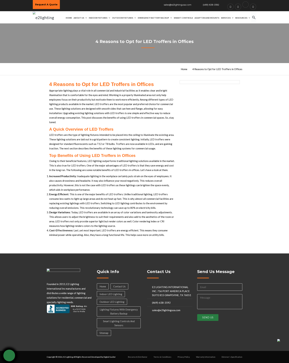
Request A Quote (46, 4)
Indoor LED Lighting (111, 294)
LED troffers (121, 169)
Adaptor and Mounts (207, 18)
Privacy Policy (184, 357)
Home (69, 18)
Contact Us (119, 286)
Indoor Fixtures (98, 18)
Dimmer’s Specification (232, 357)
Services (226, 18)
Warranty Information (205, 357)
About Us (79, 18)
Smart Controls (183, 18)
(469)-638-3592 (211, 4)
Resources (241, 18)
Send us (207, 317)
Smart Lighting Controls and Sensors (119, 323)
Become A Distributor (137, 357)
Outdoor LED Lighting (112, 301)
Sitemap (104, 332)
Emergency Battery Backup (153, 18)
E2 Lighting (68, 357)
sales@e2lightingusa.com (177, 4)
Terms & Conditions (162, 357)
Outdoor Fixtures (122, 18)
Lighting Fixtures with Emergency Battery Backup (119, 311)
